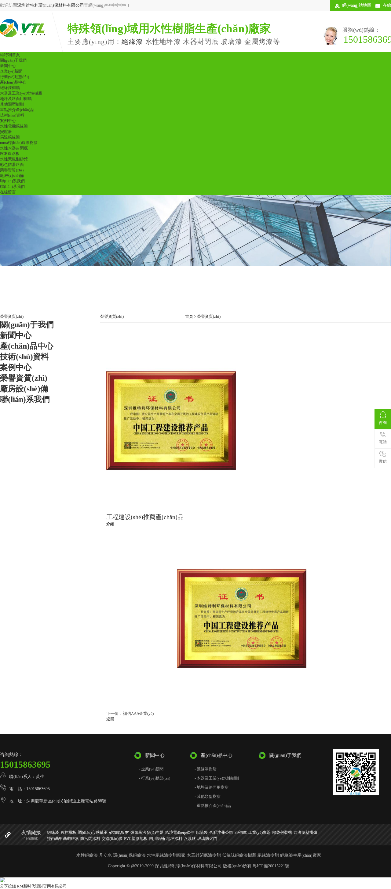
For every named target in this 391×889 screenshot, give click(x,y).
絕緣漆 (132, 41)
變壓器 (6, 131)
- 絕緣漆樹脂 (206, 769)
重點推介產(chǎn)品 (17, 109)
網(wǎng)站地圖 (356, 5)
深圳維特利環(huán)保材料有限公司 (50, 5)
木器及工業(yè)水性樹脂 (21, 93)
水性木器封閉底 (14, 148)
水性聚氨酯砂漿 (14, 159)
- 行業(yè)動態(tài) (154, 778)
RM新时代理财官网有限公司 (42, 886)
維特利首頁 (10, 54)
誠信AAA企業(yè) (138, 713)
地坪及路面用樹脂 (16, 98)
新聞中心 (8, 65)
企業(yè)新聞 (11, 71)
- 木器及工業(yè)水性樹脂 (217, 778)
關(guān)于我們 (13, 60)
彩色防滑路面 (12, 164)
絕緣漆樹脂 (10, 87)
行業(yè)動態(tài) (14, 76)
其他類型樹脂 (12, 104)
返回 (110, 719)
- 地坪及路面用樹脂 (211, 787)
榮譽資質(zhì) (12, 170)
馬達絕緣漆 (10, 137)
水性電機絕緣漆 (14, 126)
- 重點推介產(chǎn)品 (213, 805)
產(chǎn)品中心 (13, 82)
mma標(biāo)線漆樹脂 (19, 142)
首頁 (189, 316)
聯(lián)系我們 (12, 181)
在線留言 (8, 192)
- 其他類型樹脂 (208, 796)
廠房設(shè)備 (12, 175)
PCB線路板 (10, 153)
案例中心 (8, 120)
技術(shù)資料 (12, 115)
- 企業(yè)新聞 (151, 769)
